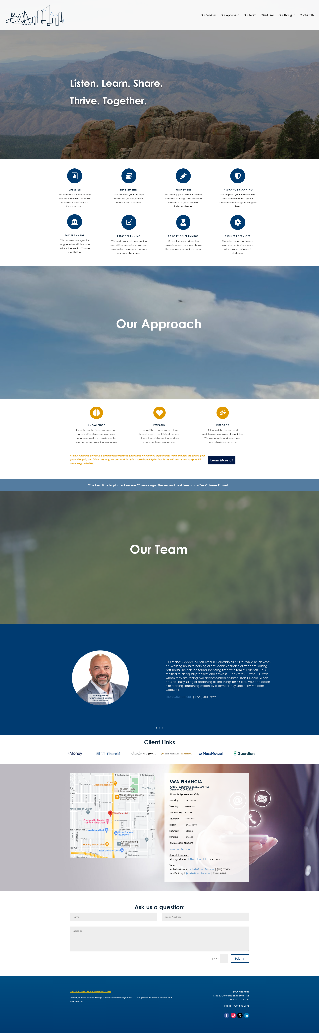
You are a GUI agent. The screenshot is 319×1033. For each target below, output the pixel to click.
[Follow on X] (240, 1015)
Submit (240, 958)
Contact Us (307, 15)
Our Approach (229, 15)
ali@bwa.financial (179, 696)
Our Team (250, 15)
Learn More (219, 460)
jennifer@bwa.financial (198, 873)
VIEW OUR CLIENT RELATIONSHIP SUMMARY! (90, 991)
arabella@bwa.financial (201, 869)
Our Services (208, 15)
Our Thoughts (286, 15)
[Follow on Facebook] (226, 1015)
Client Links (267, 15)
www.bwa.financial (179, 849)
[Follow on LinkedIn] (246, 1015)
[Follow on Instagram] (233, 1015)
